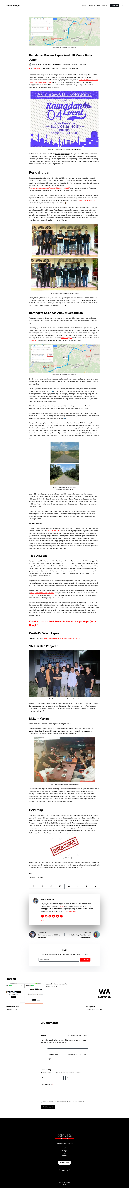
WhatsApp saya (70, 911)
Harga (91, 5)
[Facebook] (33, 886)
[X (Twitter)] (42, 886)
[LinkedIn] (60, 886)
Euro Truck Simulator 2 (86, 200)
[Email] (95, 886)
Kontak (104, 5)
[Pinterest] (51, 886)
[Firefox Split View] (24, 993)
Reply (85, 1035)
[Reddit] (69, 886)
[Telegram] (77, 886)
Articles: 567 (44, 920)
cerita (32, 877)
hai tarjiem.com (64, 1182)
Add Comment (47, 1084)
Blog (98, 5)
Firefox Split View (12, 1006)
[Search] (122, 5)
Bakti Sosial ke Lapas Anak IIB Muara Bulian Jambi (62, 638)
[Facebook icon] (42, 916)
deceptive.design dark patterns (57, 984)
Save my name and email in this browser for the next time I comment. (63, 1101)
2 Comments (57, 64)
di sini (62, 906)
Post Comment (48, 1107)
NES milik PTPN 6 (54, 531)
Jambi (40, 877)
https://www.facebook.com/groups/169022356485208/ (50, 188)
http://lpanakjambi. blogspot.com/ (42, 593)
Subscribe (85, 959)
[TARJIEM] (30, 69)
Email (69, 1078)
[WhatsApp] (86, 886)
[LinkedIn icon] (46, 916)
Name (44, 1078)
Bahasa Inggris (66, 338)
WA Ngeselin (90, 1006)
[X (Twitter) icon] (53, 916)
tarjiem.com (13, 5)
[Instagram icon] (57, 916)
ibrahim (43, 1036)
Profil (84, 5)
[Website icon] (49, 916)
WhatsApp (115, 5)
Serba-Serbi (47, 64)
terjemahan (33, 340)
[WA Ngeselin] (104, 993)
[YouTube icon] (61, 916)
